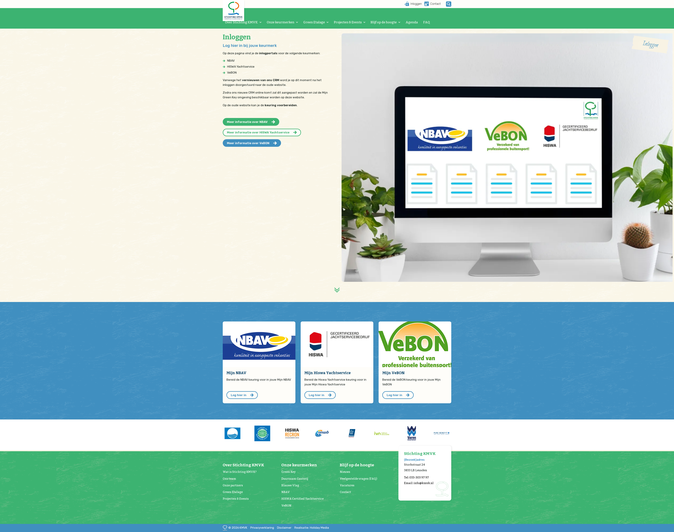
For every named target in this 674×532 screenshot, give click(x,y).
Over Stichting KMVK (241, 22)
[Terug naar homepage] (233, 10)
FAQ (426, 22)
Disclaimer (284, 527)
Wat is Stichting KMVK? (239, 472)
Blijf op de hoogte (384, 22)
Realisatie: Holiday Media (311, 527)
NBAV (285, 492)
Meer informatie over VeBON (248, 143)
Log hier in (238, 395)
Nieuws (345, 472)
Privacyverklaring (262, 527)
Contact (345, 492)
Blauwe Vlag (290, 485)
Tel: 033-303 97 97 (416, 477)
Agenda (412, 22)
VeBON (286, 505)
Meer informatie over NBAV (247, 122)
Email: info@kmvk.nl (419, 483)
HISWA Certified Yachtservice (302, 498)
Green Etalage (314, 22)
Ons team (229, 478)
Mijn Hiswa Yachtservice (327, 373)
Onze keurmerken (280, 22)
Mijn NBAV (236, 373)
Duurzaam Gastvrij (294, 478)
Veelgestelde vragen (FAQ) (358, 478)
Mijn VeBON (393, 373)
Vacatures (347, 485)
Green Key (288, 472)
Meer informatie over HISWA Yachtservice (258, 132)
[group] (232, 433)
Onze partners (233, 485)
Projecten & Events (348, 22)
